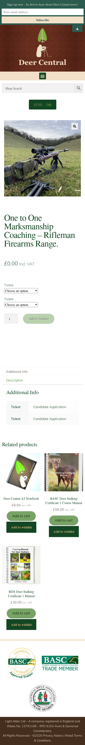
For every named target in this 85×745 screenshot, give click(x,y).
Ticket (8, 285)
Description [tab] (14, 380)
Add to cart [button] (21, 516)
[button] (42, 76)
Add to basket (39, 318)
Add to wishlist (21, 527)
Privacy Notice (53, 735)
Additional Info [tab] (17, 372)
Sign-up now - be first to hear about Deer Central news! (42, 4)
